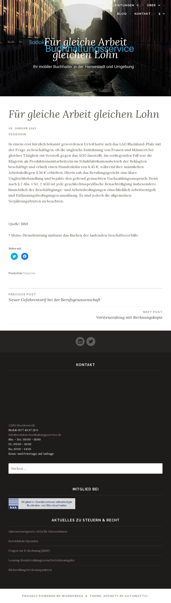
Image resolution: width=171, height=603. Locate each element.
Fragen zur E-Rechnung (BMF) (29, 551)
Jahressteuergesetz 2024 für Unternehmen (37, 531)
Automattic (136, 596)
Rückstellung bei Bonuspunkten (30, 570)
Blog (121, 13)
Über (151, 5)
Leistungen (123, 5)
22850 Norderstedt (21, 425)
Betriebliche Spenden (23, 541)
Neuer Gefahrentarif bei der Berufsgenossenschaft (54, 297)
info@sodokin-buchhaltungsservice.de (34, 435)
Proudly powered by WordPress (52, 596)
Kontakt (142, 13)
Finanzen (28, 273)
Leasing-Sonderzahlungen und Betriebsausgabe (41, 560)
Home (100, 5)
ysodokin (17, 134)
